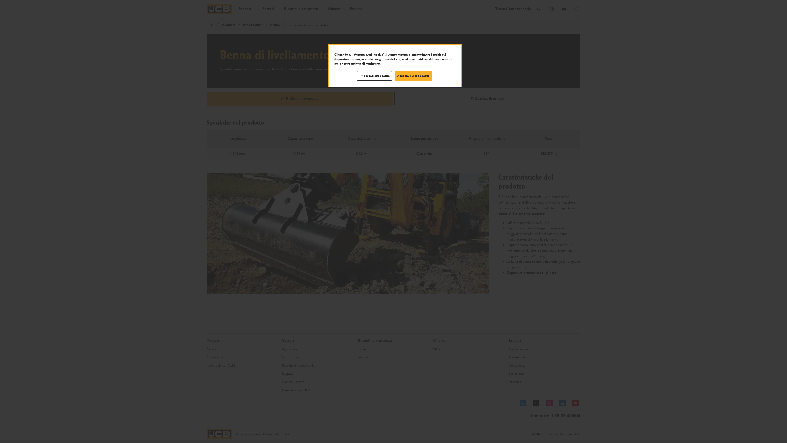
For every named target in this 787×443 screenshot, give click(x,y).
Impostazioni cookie (374, 76)
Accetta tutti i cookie (413, 76)
